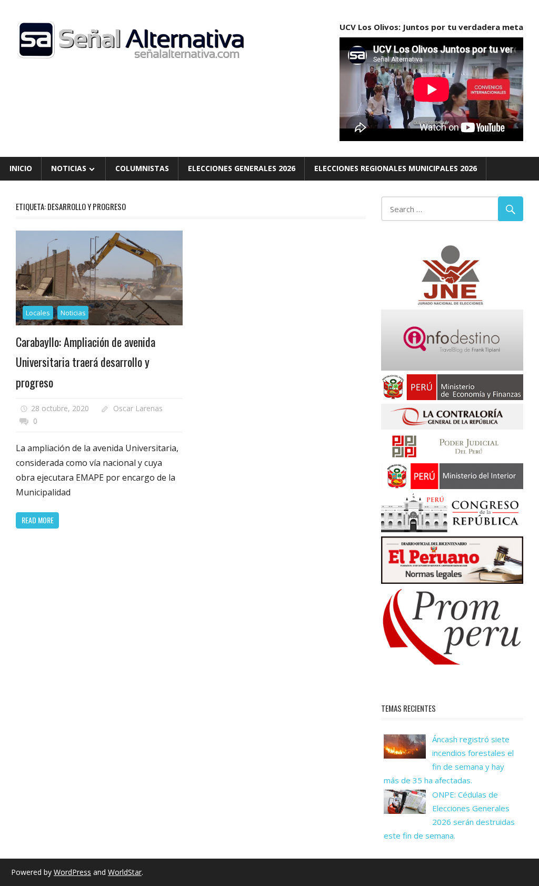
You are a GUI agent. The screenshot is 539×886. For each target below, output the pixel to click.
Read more (38, 519)
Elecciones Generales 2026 (241, 168)
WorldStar (125, 872)
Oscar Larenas (138, 408)
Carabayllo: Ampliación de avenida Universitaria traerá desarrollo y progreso (85, 362)
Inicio (20, 168)
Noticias (68, 168)
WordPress (72, 872)
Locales (38, 312)
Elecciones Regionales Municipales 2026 (395, 168)
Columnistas (142, 168)
